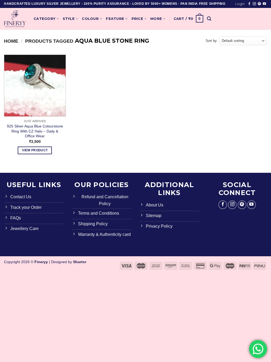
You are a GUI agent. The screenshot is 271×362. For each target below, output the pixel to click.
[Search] (209, 19)
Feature (115, 19)
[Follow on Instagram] (254, 4)
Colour (90, 19)
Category (44, 19)
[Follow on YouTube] (264, 4)
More (156, 19)
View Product (35, 150)
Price (137, 19)
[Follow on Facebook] (249, 4)
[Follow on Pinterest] (259, 4)
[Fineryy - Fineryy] (15, 18)
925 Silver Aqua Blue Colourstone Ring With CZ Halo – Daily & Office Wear (35, 131)
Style (69, 19)
